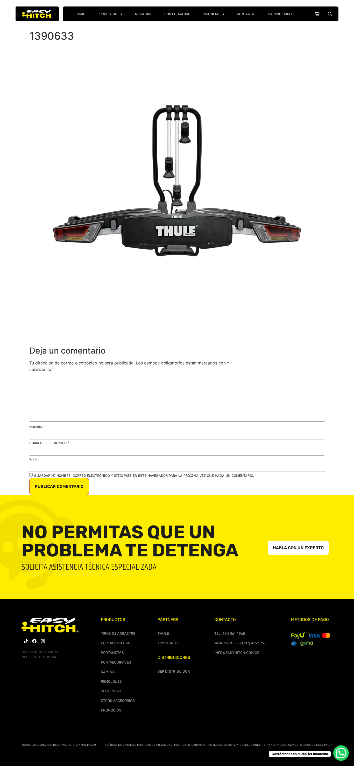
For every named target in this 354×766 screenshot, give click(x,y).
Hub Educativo (177, 14)
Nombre (37, 427)
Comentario (41, 369)
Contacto (245, 14)
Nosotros (143, 14)
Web (33, 459)
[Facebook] (34, 641)
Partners (211, 14)
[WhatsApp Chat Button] (341, 753)
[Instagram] (43, 641)
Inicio (80, 14)
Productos (107, 14)
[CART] (317, 13)
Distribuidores (279, 14)
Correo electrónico (49, 443)
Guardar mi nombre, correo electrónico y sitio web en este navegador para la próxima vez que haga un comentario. (144, 475)
